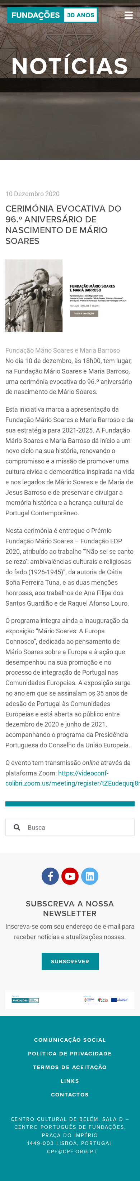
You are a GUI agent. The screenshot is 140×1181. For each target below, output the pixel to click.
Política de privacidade (70, 1053)
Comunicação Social (70, 1040)
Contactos (70, 1094)
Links (70, 1081)
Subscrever (70, 961)
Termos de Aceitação (70, 1067)
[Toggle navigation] (129, 15)
